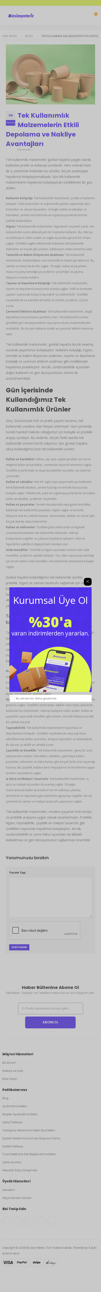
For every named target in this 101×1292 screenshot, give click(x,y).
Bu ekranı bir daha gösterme (36, 698)
